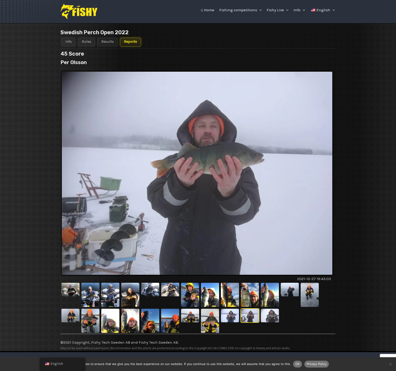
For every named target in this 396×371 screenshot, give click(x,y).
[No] (390, 364)
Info (297, 10)
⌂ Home (207, 10)
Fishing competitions (238, 10)
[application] (259, 10)
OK (297, 364)
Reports (130, 41)
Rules (86, 41)
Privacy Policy (317, 364)
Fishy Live (275, 10)
